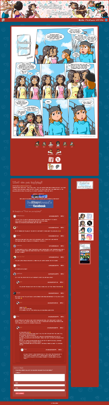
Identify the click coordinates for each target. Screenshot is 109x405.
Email (16, 388)
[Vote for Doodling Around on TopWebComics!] (39, 196)
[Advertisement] (85, 201)
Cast (90, 20)
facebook (83, 216)
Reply (62, 216)
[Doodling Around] (37, 144)
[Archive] (58, 144)
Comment (17, 372)
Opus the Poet (20, 257)
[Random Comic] (50, 144)
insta (83, 237)
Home (81, 20)
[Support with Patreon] (54, 167)
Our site (106, 20)
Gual (21, 282)
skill (83, 230)
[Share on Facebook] (51, 160)
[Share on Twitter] (58, 160)
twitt (83, 223)
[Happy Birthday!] (65, 144)
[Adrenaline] (44, 144)
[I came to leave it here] (72, 144)
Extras (100, 20)
